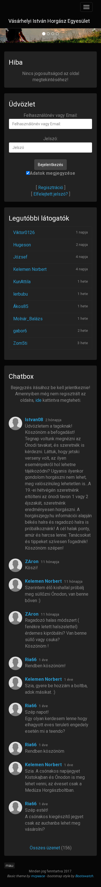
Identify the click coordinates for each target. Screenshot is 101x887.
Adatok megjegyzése (52, 173)
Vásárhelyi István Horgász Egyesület (49, 21)
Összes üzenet (45, 847)
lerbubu (20, 294)
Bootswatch (84, 876)
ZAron (31, 561)
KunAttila (22, 281)
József (20, 257)
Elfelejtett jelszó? (50, 194)
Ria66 (30, 659)
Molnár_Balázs (28, 318)
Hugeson (22, 245)
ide (38, 400)
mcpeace (38, 876)
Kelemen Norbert (30, 269)
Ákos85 (20, 306)
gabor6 (20, 331)
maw (9, 865)
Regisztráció (50, 187)
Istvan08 (34, 419)
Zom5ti (20, 343)
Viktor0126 (24, 232)
